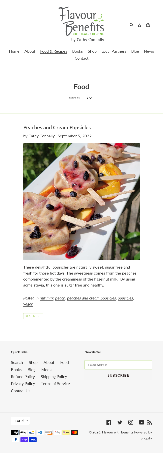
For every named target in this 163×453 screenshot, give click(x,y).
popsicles (125, 297)
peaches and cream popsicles (91, 297)
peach (60, 297)
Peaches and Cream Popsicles (57, 127)
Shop (33, 362)
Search (17, 362)
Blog (31, 369)
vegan (28, 303)
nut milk (46, 297)
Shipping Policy (54, 376)
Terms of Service (55, 383)
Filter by (74, 98)
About (49, 362)
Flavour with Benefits (117, 432)
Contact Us (20, 390)
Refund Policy (23, 376)
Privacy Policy (23, 383)
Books (16, 369)
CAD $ (19, 421)
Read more (33, 316)
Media (46, 369)
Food (64, 362)
